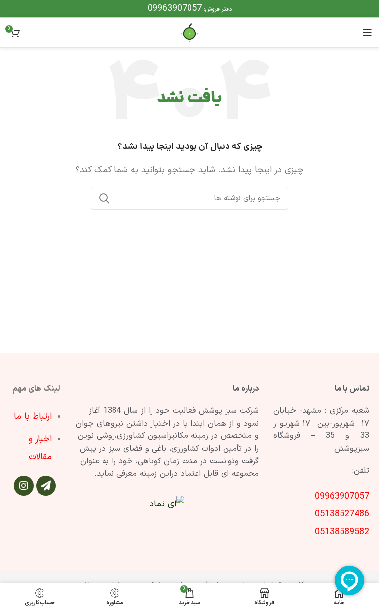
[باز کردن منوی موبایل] (367, 32)
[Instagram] (24, 486)
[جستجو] (104, 198)
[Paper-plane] (46, 486)
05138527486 (342, 514)
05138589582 (342, 531)
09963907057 (175, 8)
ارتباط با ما (33, 416)
